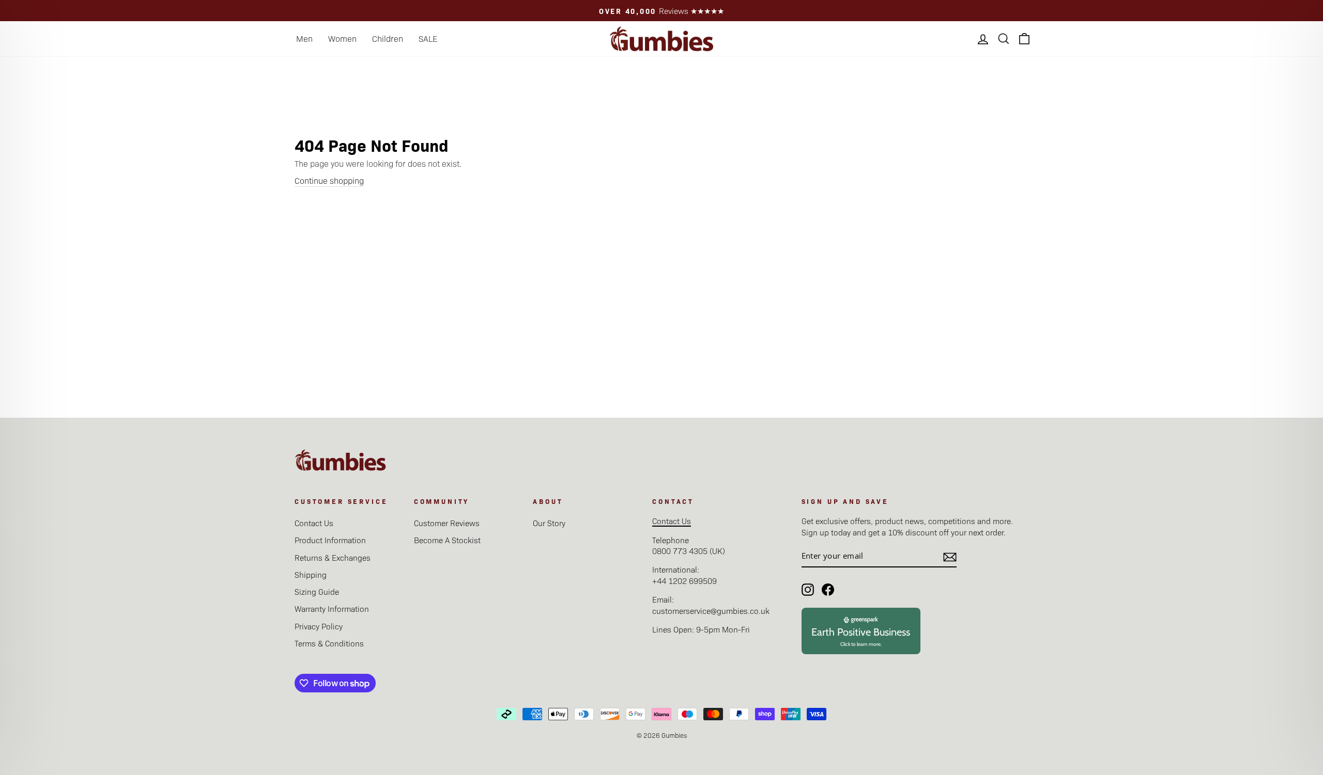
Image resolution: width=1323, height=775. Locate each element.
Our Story (549, 523)
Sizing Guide (317, 591)
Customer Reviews (447, 523)
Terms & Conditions (329, 643)
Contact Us (314, 523)
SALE (428, 38)
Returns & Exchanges (333, 557)
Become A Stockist (447, 540)
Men (304, 38)
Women (342, 38)
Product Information (330, 540)
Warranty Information (332, 608)
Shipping (311, 574)
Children (387, 38)
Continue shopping (329, 180)
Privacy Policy (319, 626)
